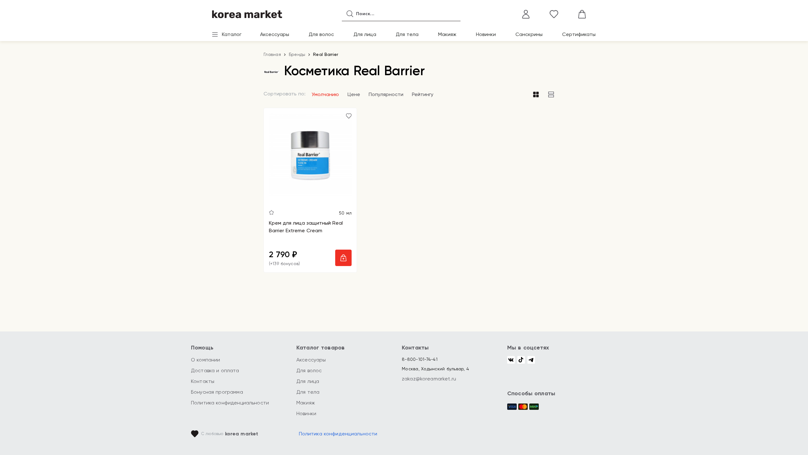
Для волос (321, 34)
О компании (205, 360)
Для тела (407, 34)
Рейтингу (422, 94)
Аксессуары (274, 34)
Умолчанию (325, 94)
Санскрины (529, 34)
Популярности (386, 94)
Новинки (486, 34)
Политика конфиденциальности (230, 403)
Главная (272, 54)
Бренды (297, 54)
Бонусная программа (217, 392)
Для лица (365, 34)
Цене (354, 94)
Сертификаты (579, 34)
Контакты (202, 381)
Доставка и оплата (215, 370)
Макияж (447, 34)
